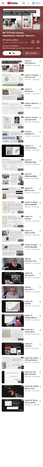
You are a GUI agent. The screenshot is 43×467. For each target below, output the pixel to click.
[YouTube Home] (12, 3)
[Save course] (33, 42)
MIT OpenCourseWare (10, 40)
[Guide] (3, 3)
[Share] (38, 42)
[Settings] (28, 3)
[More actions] (40, 61)
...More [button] (37, 48)
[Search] (23, 3)
